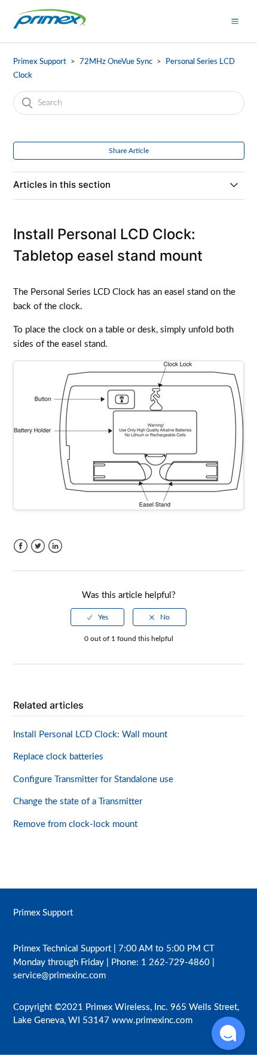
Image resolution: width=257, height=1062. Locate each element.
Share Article (129, 150)
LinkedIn (55, 546)
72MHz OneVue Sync (115, 62)
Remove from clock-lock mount (75, 824)
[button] (234, 21)
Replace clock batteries (58, 756)
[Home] (50, 27)
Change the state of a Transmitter (77, 801)
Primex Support (39, 62)
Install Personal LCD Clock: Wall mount (90, 734)
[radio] (97, 617)
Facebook (20, 546)
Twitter (37, 546)
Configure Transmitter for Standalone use (93, 779)
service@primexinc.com (59, 975)
